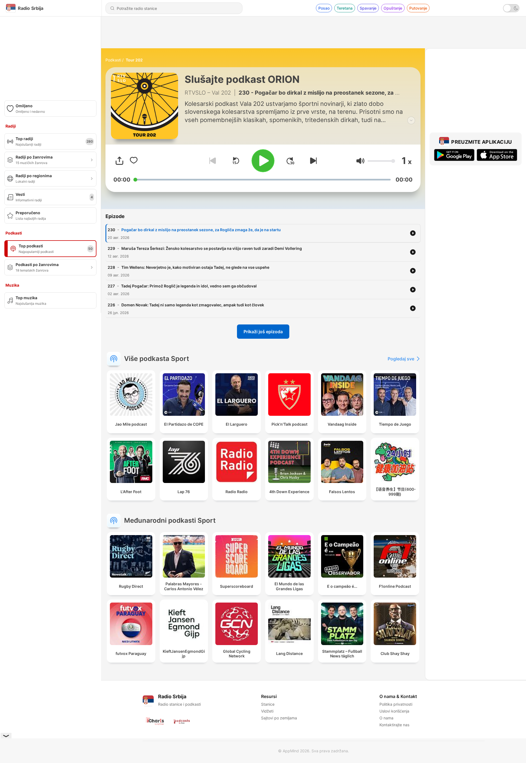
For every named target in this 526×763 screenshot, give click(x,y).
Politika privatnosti (395, 704)
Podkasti (113, 60)
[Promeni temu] (511, 8)
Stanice (268, 704)
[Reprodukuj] (263, 160)
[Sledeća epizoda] (312, 161)
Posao (324, 8)
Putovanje (418, 8)
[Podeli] (119, 161)
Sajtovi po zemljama (279, 718)
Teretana (345, 8)
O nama (386, 718)
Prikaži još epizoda (263, 331)
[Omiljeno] (134, 161)
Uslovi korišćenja (394, 711)
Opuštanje (393, 8)
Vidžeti (267, 711)
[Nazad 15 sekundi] (236, 161)
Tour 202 (134, 60)
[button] (360, 161)
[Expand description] (411, 120)
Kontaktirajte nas (394, 724)
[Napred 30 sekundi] (290, 161)
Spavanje (368, 8)
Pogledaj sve (401, 358)
